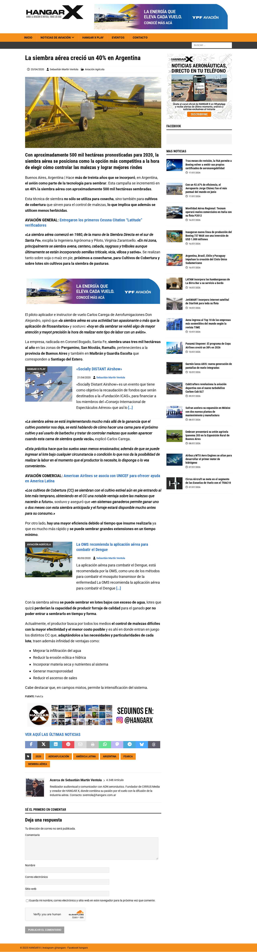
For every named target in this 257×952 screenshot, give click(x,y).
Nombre (30, 865)
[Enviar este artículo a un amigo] (80, 744)
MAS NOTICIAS (176, 151)
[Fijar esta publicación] (68, 744)
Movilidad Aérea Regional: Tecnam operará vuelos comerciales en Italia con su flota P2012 (209, 212)
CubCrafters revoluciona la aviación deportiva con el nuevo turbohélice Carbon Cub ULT (206, 388)
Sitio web (30, 888)
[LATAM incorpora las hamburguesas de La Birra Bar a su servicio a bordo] (174, 284)
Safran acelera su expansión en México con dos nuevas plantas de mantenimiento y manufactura (208, 411)
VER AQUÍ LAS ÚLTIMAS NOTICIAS (53, 734)
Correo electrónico (36, 877)
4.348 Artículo (115, 780)
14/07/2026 (194, 287)
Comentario (32, 835)
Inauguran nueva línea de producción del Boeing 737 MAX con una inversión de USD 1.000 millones (209, 235)
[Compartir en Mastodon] (117, 744)
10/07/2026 (194, 372)
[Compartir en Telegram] (129, 744)
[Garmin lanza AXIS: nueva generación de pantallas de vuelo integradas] (174, 368)
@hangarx (60, 948)
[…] (130, 407)
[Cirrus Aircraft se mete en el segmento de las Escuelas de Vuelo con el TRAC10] (174, 483)
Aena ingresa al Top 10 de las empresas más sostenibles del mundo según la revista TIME (208, 323)
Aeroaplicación (58, 756)
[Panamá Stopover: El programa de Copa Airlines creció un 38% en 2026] (174, 348)
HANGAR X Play (93, 37)
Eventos (118, 37)
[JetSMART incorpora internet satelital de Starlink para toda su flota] (174, 304)
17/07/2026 (194, 172)
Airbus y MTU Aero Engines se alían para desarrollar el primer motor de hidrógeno (209, 459)
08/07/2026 (194, 419)
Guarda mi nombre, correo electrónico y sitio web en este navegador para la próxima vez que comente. (92, 900)
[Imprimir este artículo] (93, 744)
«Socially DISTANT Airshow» (99, 369)
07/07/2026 (194, 467)
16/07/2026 (194, 220)
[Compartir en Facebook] (31, 744)
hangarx (83, 948)
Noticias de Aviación (56, 37)
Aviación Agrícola (94, 69)
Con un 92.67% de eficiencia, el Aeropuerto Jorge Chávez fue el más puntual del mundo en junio (206, 188)
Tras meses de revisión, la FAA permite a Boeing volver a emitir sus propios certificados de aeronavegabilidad (209, 164)
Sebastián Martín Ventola (64, 69)
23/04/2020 (37, 69)
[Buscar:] (212, 45)
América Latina (86, 756)
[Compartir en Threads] (154, 744)
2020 (38, 756)
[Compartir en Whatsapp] (105, 744)
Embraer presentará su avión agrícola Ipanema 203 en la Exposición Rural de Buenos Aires (207, 435)
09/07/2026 (194, 396)
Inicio (28, 37)
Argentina (109, 756)
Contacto (140, 37)
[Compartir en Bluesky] (142, 744)
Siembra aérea (37, 764)
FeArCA (128, 756)
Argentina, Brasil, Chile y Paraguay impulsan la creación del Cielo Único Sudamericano (206, 259)
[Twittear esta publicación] (43, 744)
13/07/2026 (194, 332)
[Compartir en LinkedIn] (56, 744)
